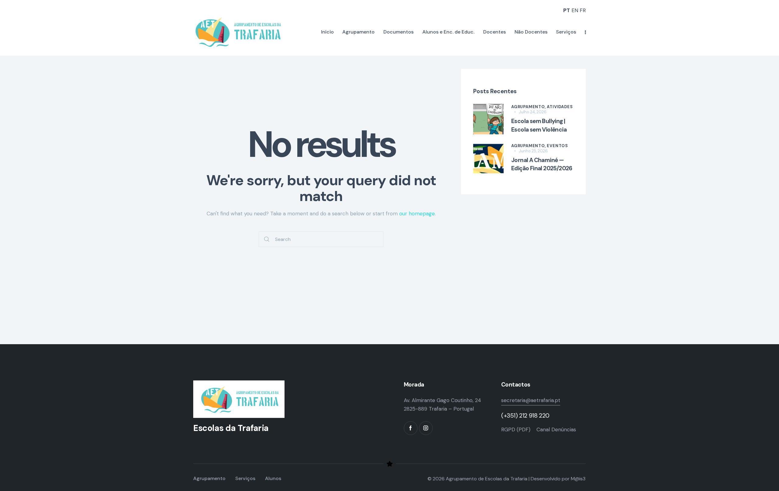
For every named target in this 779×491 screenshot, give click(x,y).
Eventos (557, 145)
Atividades (560, 106)
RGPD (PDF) (515, 429)
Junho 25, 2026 (533, 151)
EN (574, 10)
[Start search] (267, 239)
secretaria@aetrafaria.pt (530, 400)
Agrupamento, (529, 106)
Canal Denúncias (556, 429)
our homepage (417, 213)
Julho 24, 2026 (533, 112)
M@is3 (578, 478)
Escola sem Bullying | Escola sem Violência (539, 125)
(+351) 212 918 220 (525, 415)
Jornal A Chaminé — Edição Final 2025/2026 (541, 164)
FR (583, 10)
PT (566, 10)
